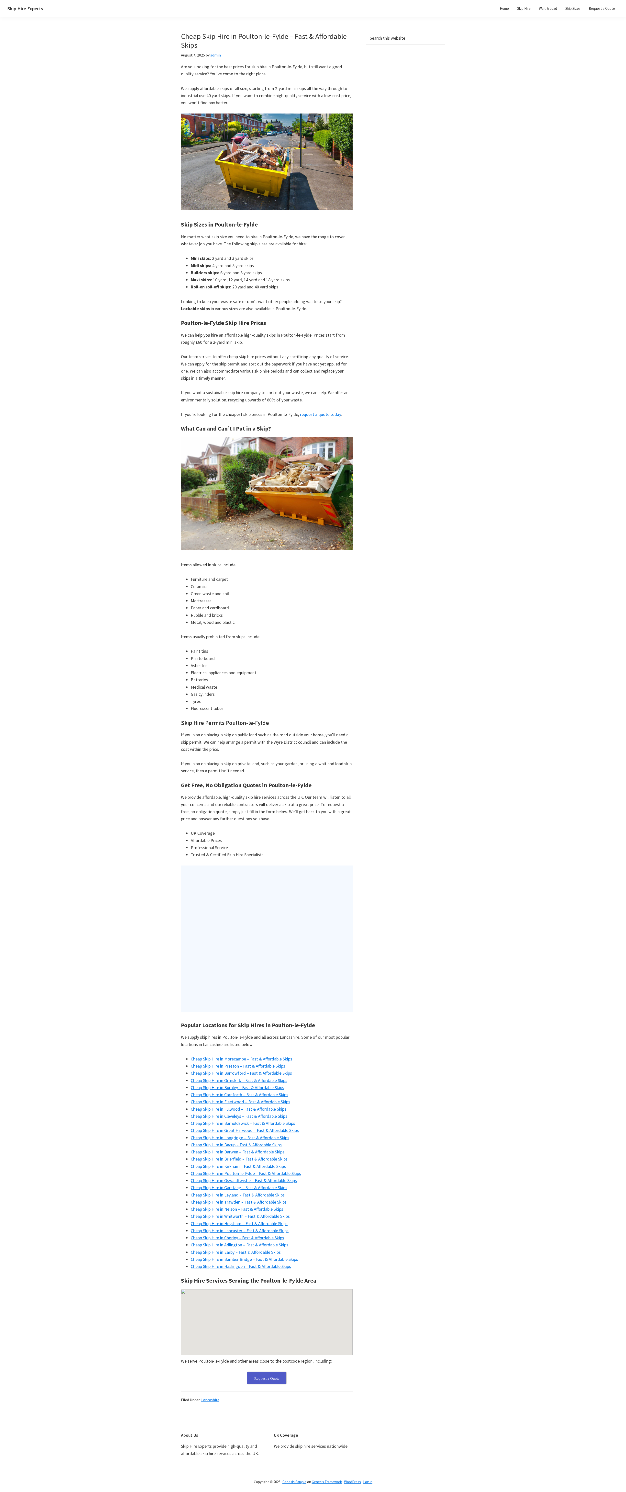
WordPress (352, 1482)
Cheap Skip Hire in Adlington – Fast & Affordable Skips (239, 1245)
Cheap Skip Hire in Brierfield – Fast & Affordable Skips (239, 1159)
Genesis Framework (327, 1482)
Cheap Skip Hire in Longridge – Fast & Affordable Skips (240, 1137)
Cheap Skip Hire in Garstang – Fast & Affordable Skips (239, 1187)
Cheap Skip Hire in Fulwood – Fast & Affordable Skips (238, 1109)
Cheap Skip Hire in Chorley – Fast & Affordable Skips (237, 1238)
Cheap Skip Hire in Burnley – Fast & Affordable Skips (237, 1087)
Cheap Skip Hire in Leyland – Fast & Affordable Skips (238, 1195)
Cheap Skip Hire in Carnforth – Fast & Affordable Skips (239, 1094)
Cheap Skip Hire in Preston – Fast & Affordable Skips (238, 1066)
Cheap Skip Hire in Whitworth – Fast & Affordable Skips (240, 1216)
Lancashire (210, 1399)
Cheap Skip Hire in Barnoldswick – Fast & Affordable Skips (243, 1123)
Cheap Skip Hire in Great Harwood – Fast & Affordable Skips (245, 1130)
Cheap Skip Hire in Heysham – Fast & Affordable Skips (239, 1223)
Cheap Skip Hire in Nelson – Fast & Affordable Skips (237, 1209)
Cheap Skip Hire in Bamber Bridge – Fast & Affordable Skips (244, 1259)
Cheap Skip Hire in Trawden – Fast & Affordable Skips (239, 1202)
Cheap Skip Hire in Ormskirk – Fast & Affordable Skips (239, 1080)
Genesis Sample (294, 1482)
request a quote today (320, 414)
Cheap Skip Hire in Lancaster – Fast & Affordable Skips (240, 1230)
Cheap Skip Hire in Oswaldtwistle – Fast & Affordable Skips (244, 1180)
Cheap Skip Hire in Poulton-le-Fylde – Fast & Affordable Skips (246, 1173)
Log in (367, 1482)
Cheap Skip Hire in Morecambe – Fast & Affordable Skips (241, 1059)
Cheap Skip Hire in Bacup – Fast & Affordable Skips (236, 1145)
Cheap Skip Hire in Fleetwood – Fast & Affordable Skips (240, 1102)
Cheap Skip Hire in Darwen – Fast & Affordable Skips (237, 1152)
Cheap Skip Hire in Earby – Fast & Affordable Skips (236, 1252)
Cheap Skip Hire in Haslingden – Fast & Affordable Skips (241, 1266)
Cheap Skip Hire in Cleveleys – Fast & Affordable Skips (239, 1116)
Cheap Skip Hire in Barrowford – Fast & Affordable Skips (241, 1073)
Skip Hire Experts (25, 8)
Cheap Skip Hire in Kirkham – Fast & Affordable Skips (238, 1166)
